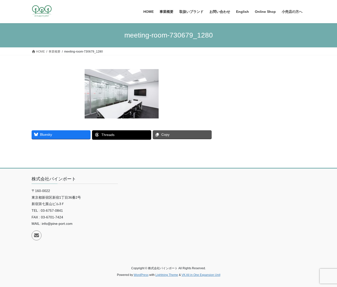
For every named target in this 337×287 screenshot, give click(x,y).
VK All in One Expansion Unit (201, 275)
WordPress (141, 275)
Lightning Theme (166, 275)
